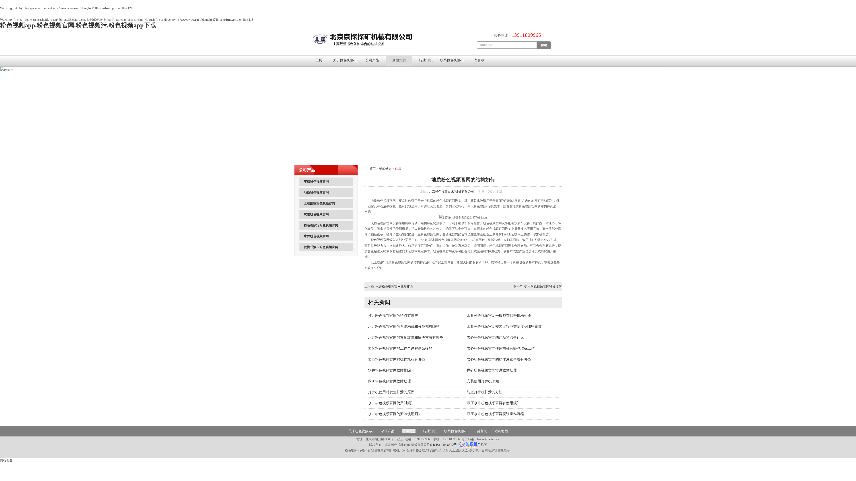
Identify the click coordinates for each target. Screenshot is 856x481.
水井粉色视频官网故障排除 (394, 286)
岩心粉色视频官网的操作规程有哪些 (396, 359)
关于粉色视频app (345, 60)
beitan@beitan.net (488, 439)
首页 (318, 60)
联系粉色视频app (452, 60)
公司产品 (372, 60)
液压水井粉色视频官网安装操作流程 (495, 414)
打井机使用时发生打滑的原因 (391, 392)
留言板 (479, 60)
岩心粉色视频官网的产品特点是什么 (495, 337)
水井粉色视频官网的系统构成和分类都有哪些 (403, 326)
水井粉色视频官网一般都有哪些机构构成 (499, 316)
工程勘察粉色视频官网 (319, 203)
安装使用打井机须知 (483, 381)
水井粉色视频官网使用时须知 (391, 403)
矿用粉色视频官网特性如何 (543, 286)
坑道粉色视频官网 (316, 214)
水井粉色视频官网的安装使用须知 (395, 414)
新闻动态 (399, 60)
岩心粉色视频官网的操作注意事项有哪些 (499, 359)
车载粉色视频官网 (316, 181)
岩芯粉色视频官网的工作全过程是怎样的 (400, 348)
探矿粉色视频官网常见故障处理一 (493, 370)
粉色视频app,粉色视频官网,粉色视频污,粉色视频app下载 (78, 25)
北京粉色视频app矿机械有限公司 (451, 191)
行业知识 (425, 60)
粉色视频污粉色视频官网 (321, 225)
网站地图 (6, 460)
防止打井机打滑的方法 (484, 392)
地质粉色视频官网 (316, 192)
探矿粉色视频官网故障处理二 (391, 381)
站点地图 (501, 431)
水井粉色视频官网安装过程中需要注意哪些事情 (504, 326)
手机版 (482, 444)
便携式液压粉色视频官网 (321, 247)
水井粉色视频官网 (316, 236)
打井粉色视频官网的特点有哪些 (393, 316)
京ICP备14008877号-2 (444, 444)
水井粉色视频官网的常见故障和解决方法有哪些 (405, 337)
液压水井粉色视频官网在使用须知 (493, 403)
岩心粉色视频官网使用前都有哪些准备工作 (501, 348)
